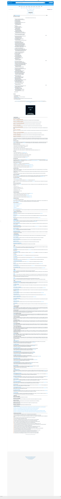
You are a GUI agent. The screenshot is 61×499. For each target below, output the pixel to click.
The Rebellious (15, 256)
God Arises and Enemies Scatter (17, 281)
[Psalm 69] (60, 222)
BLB (16, 15)
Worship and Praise (16, 384)
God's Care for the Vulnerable (16, 222)
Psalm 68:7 (17, 290)
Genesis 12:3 (14, 201)
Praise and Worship (16, 365)
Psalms (10, 9)
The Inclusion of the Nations (17, 361)
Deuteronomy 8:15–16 (30, 164)
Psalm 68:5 (32, 252)
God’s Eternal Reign (16, 392)
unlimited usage (41, 101)
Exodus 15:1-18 (15, 212)
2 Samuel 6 (24, 142)
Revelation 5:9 (18, 201)
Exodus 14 (46, 159)
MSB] (19, 15)
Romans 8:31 (31, 193)
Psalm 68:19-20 (41, 263)
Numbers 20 (26, 164)
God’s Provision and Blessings (17, 381)
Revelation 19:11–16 (37, 160)
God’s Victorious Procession (17, 358)
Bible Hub (30, 102)
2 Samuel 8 (33, 160)
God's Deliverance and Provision (17, 225)
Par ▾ (46, 15)
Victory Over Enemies (16, 378)
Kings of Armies (15, 258)
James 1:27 (27, 194)
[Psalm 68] (30, 114)
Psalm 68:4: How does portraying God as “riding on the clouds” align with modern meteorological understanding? (26, 408)
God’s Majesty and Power (17, 369)
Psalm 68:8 (14, 278)
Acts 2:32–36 (15, 208)
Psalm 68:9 (42, 292)
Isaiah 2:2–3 (26, 157)
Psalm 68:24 (15, 299)
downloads (38, 101)
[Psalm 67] (1, 222)
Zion (14, 273)
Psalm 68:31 (42, 301)
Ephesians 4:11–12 (42, 176)
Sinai (14, 277)
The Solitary (15, 254)
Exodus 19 (18, 163)
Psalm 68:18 (18, 215)
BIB (17, 15)
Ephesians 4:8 (17, 97)
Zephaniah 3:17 (15, 207)
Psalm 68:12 (28, 259)
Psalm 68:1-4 (14, 220)
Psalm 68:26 (43, 267)
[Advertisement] (30, 447)
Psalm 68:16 (14, 274)
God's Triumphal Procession (17, 298)
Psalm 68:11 (27, 261)
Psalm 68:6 (24, 255)
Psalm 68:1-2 (33, 265)
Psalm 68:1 (35, 221)
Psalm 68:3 (29, 249)
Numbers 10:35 (24, 152)
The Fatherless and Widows (17, 251)
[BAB (15, 15)
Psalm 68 (20, 184)
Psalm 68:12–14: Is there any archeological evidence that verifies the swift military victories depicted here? (26, 409)
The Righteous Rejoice (16, 284)
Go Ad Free (1, 496)
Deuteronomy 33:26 (19, 203)
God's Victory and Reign (16, 228)
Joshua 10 (20, 160)
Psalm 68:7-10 (37, 226)
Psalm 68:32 (31, 366)
